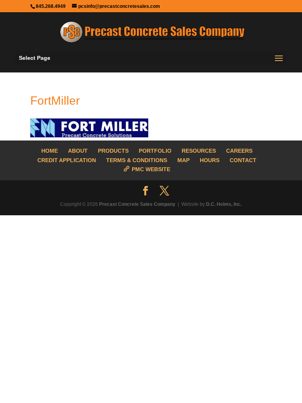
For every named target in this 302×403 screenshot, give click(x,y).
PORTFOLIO (155, 151)
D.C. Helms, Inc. (223, 204)
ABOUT (78, 151)
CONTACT (243, 160)
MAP (183, 160)
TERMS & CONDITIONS (136, 160)
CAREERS (239, 151)
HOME (49, 151)
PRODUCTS (113, 151)
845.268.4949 (51, 6)
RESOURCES (199, 151)
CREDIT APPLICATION (66, 160)
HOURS (209, 160)
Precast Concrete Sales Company (137, 204)
